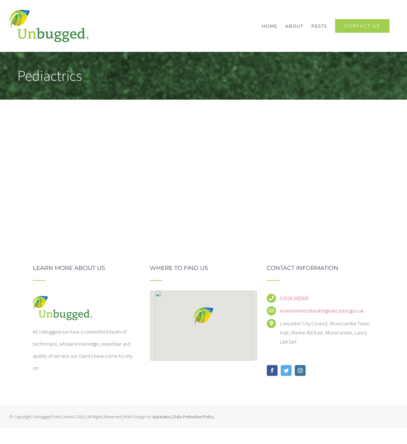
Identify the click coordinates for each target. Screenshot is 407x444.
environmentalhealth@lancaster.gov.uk (321, 310)
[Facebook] (272, 370)
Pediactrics (216, 117)
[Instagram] (300, 370)
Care (195, 117)
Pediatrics (205, 105)
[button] (203, 316)
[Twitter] (286, 370)
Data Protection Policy (193, 416)
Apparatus (161, 416)
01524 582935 (294, 298)
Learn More (289, 202)
